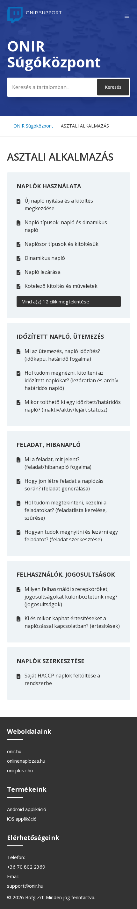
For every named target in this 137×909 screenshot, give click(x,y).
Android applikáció (26, 809)
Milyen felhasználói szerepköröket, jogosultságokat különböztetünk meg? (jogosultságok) (71, 597)
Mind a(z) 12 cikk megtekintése (55, 301)
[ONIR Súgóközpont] (34, 21)
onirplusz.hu (20, 770)
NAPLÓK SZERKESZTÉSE (50, 661)
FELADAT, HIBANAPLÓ (49, 444)
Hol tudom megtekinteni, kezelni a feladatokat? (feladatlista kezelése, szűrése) (66, 510)
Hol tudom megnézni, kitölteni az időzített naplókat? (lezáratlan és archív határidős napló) (71, 380)
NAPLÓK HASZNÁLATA (49, 186)
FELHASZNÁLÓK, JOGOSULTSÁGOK (66, 574)
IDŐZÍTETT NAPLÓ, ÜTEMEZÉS (60, 336)
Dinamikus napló (45, 257)
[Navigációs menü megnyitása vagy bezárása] (127, 16)
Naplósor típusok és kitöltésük (61, 243)
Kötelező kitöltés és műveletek (61, 285)
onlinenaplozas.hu (26, 761)
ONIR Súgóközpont (33, 126)
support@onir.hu (25, 886)
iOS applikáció (22, 818)
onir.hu (14, 751)
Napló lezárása (43, 271)
